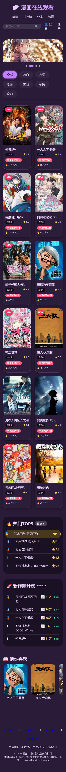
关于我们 (9, 730)
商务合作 (30, 730)
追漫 (51, 17)
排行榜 (27, 17)
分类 (40, 17)
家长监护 (33, 738)
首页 (15, 17)
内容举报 (51, 730)
